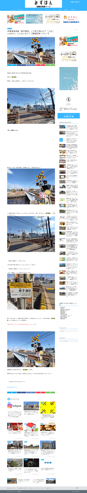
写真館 (60, 9)
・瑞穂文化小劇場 (63, 314)
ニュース (40, 9)
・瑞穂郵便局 (62, 318)
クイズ (54, 9)
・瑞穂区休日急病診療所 (64, 309)
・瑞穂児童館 (62, 311)
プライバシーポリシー (12, 491)
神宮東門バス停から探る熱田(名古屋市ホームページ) (21, 324)
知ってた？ (47, 9)
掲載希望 (66, 9)
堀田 (9, 387)
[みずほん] (43, 7)
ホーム (13, 9)
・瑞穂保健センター (63, 310)
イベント (33, 9)
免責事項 (19, 491)
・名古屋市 (61, 308)
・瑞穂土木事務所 (63, 317)
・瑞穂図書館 (62, 313)
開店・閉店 (20, 9)
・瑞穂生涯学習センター (64, 316)
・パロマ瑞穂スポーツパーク (65, 315)
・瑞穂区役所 (62, 307)
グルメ (27, 9)
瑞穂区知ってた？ (14, 387)
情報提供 (73, 9)
